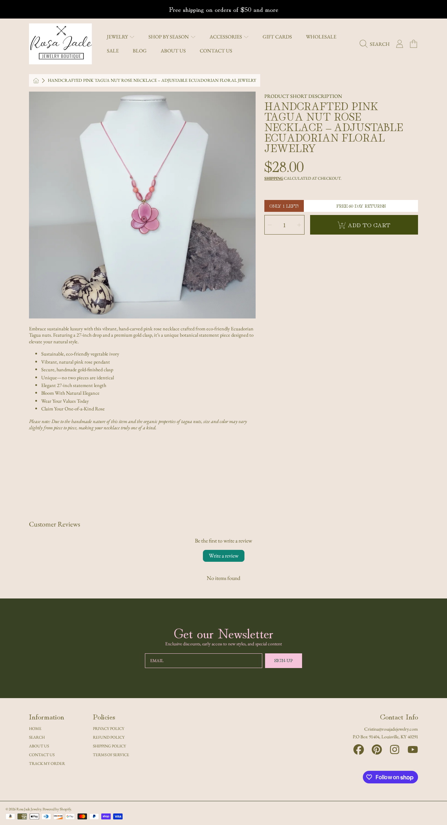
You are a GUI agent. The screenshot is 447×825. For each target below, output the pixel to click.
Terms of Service (111, 754)
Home (35, 728)
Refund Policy (109, 737)
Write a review (224, 555)
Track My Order (47, 763)
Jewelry (118, 36)
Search (37, 737)
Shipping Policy (109, 745)
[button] (376, 44)
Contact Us (41, 754)
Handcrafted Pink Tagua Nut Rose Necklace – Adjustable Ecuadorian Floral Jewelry (152, 80)
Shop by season (169, 36)
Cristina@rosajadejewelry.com (391, 729)
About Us (39, 745)
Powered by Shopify (57, 808)
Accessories (226, 36)
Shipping (273, 178)
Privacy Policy (108, 728)
